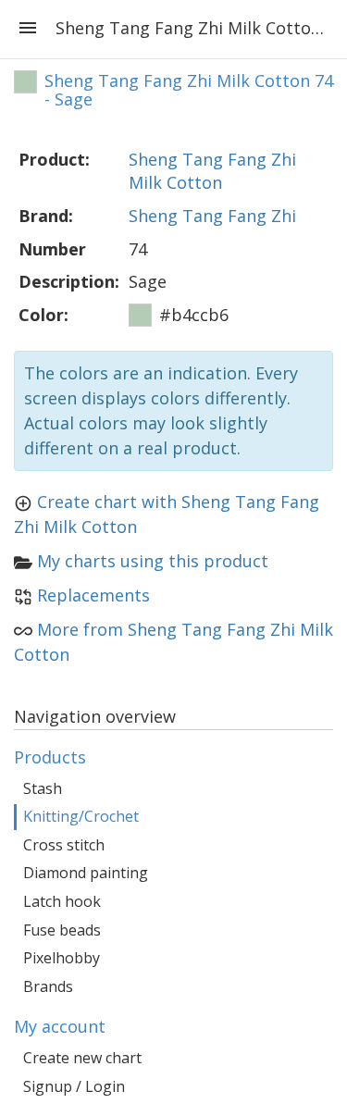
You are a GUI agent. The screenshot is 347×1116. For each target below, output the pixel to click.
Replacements (93, 595)
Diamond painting (85, 872)
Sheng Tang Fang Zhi (212, 216)
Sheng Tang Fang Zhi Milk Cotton (212, 171)
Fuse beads (62, 930)
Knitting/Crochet (81, 816)
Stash (42, 788)
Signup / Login (74, 1086)
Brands (48, 986)
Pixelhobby (61, 958)
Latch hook (62, 901)
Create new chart (82, 1058)
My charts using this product (152, 561)
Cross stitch (64, 845)
